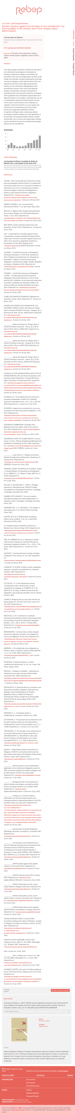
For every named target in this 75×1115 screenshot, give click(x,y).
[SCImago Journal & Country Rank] (13, 1071)
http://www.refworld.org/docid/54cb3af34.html (20, 900)
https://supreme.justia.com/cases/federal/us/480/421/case (21, 947)
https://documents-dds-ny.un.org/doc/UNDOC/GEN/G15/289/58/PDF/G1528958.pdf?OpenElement (20, 367)
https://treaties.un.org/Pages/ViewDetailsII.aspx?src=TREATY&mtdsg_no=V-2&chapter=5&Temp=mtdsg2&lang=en (18, 931)
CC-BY (15, 1054)
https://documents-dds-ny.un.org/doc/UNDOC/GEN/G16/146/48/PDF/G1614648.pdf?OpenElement (20, 334)
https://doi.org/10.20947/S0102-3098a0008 (19, 48)
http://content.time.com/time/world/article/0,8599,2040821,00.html (23, 560)
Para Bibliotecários (32, 1086)
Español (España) (73, 54)
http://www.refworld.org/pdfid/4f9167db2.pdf (28, 912)
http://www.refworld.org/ (11, 246)
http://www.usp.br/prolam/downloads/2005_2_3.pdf (19, 655)
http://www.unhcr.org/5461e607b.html (15, 868)
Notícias (41, 1075)
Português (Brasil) (73, 69)
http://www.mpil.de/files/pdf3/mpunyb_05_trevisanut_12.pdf (21, 743)
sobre (70, 1075)
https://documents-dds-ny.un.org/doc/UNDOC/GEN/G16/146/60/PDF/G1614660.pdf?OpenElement (20, 350)
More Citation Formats (11, 1011)
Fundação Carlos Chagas (22, 1100)
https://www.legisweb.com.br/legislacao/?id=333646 (19, 266)
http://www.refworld (21, 789)
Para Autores (30, 1083)
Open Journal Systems (18, 1110)
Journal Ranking (63, 1071)
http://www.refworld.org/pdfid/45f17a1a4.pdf (28, 775)
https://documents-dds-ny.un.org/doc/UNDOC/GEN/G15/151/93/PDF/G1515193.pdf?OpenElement (20, 318)
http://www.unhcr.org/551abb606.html (15, 759)
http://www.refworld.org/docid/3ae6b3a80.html (17, 836)
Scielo (15, 1102)
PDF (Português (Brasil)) (61, 990)
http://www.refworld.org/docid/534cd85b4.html (17, 889)
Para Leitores (31, 1079)
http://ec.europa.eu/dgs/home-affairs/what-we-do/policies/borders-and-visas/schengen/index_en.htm (22, 432)
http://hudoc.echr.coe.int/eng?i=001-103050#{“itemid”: (20, 462)
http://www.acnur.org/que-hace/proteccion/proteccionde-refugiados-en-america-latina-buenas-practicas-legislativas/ (20, 197)
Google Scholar (22, 1102)
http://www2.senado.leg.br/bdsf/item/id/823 (27, 625)
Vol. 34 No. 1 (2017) (9, 23)
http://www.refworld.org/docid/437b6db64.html (17, 857)
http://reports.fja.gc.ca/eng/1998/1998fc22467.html (19, 478)
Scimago (29, 1102)
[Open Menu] (2, 5)
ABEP (20, 1108)
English (73, 43)
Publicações (8, 1075)
